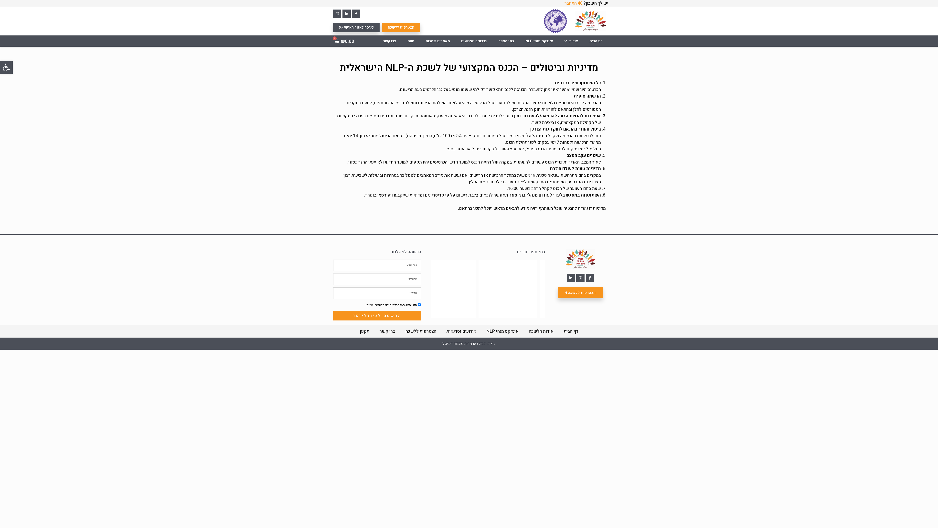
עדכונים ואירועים (474, 41)
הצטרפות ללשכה (420, 331)
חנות (410, 41)
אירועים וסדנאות (461, 331)
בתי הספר (506, 41)
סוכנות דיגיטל (452, 344)
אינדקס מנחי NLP (539, 41)
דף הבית (596, 41)
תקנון (364, 331)
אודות (573, 41)
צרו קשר (389, 41)
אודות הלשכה (541, 331)
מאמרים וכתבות (438, 41)
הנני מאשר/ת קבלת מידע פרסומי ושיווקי (391, 305)
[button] (6, 67)
